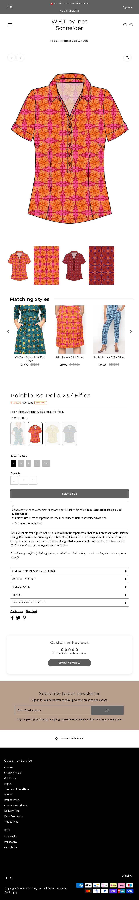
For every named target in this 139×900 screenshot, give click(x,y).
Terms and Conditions (17, 789)
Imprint (8, 783)
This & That (11, 821)
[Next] (20, 58)
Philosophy (10, 842)
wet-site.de (10, 847)
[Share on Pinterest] (24, 618)
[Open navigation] (21, 24)
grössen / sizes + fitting (69, 602)
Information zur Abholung (27, 523)
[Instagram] (12, 7)
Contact (8, 767)
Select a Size (18, 456)
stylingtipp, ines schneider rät (69, 571)
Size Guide (10, 836)
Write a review (69, 663)
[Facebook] (7, 7)
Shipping (31, 411)
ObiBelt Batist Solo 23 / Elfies (30, 359)
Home (53, 40)
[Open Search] (125, 24)
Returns (8, 794)
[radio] (17, 433)
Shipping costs (12, 772)
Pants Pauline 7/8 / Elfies (109, 357)
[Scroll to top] (131, 892)
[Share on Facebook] (12, 618)
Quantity (15, 473)
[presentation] (8, 332)
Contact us (16, 611)
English (126, 7)
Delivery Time (12, 810)
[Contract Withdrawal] (56, 739)
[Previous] (11, 58)
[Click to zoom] (127, 58)
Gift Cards (10, 778)
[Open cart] (131, 24)
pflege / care (69, 587)
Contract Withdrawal (72, 738)
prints (69, 594)
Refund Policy (12, 800)
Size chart (31, 611)
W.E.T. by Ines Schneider (69, 24)
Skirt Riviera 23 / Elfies (70, 357)
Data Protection (13, 816)
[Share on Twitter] (18, 618)
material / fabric (69, 579)
